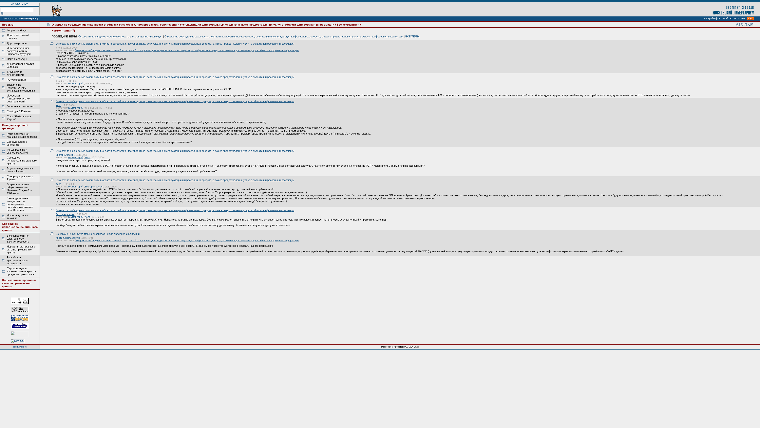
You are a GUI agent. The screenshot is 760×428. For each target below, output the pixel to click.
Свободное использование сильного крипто (22, 160)
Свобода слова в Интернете (17, 143)
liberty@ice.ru (20, 347)
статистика (739, 18)
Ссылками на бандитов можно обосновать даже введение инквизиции (120, 36)
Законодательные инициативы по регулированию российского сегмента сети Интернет (20, 204)
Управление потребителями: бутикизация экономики (21, 87)
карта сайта (724, 18)
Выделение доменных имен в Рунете (20, 170)
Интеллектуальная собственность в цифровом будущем (19, 51)
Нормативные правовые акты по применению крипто (21, 249)
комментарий (75, 83)
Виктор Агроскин (65, 155)
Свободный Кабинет (19, 111)
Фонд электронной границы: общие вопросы (22, 135)
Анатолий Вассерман (68, 238)
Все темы (412, 36)
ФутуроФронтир (16, 79)
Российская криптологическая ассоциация (17, 260)
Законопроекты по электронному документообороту (18, 238)
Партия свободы (17, 58)
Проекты (8, 24)
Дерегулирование (17, 43)
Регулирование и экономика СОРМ (17, 151)
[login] (34, 18)
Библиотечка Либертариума (15, 73)
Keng (58, 105)
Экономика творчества (20, 106)
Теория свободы (16, 30)
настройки (710, 18)
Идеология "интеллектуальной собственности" (18, 98)
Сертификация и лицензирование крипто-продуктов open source (21, 271)
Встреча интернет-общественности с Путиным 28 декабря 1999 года (19, 189)
